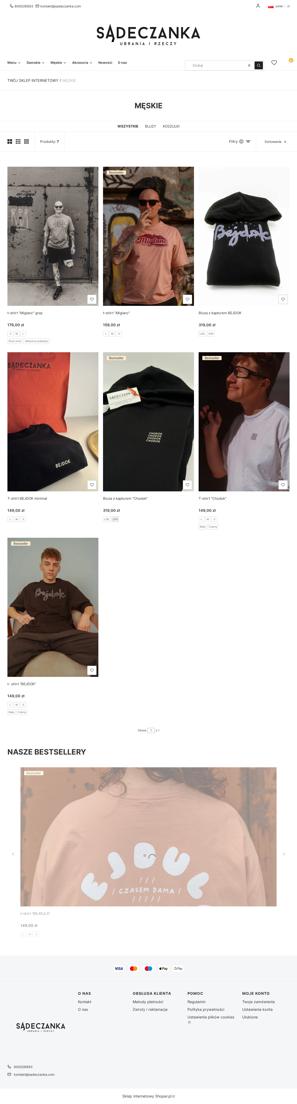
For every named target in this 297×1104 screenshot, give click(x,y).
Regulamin (196, 1001)
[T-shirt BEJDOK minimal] (52, 421)
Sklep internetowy (147, 1096)
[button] (259, 65)
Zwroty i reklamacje (150, 1009)
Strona (142, 730)
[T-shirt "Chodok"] (244, 421)
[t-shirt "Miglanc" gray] (52, 236)
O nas (83, 1009)
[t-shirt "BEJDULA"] (148, 836)
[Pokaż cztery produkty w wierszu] (26, 141)
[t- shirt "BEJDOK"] (52, 607)
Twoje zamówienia (258, 1001)
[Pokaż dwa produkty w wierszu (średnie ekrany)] (9, 141)
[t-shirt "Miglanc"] (148, 236)
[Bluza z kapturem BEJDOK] (244, 236)
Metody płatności (148, 1001)
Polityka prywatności (205, 1009)
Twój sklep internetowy (32, 80)
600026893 (24, 6)
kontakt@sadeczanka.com (60, 6)
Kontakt (84, 1001)
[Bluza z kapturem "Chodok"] (148, 421)
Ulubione (250, 1017)
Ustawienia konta (257, 1009)
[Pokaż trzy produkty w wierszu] (18, 141)
